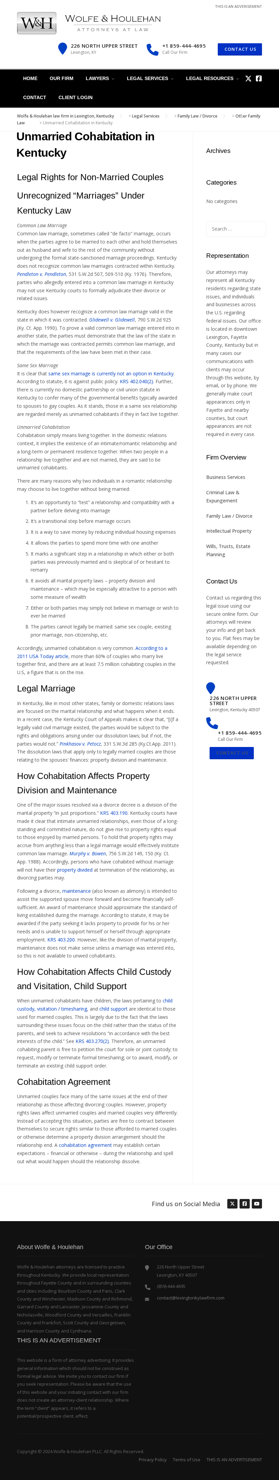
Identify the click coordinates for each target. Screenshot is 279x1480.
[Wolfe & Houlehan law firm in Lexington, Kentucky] (89, 22)
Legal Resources (209, 78)
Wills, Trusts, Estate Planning (228, 550)
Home (30, 78)
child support (113, 1009)
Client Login (76, 97)
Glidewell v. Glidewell (112, 319)
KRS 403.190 (114, 813)
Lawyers (97, 78)
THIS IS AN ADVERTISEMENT (234, 1459)
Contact (34, 97)
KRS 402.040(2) (136, 381)
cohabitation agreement (85, 1145)
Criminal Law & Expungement (223, 496)
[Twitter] (248, 78)
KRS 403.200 (61, 939)
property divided (75, 870)
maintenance (76, 891)
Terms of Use (186, 1459)
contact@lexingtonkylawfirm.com (191, 1298)
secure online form (227, 614)
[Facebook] (259, 78)
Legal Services (147, 78)
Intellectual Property (228, 531)
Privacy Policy (153, 1459)
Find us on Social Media (186, 1204)
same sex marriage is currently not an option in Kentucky (111, 373)
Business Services (225, 477)
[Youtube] (256, 1204)
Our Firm (61, 78)
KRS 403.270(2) (92, 1041)
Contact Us (231, 753)
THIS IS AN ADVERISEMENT (238, 6)
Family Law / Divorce (229, 516)
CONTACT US (240, 49)
